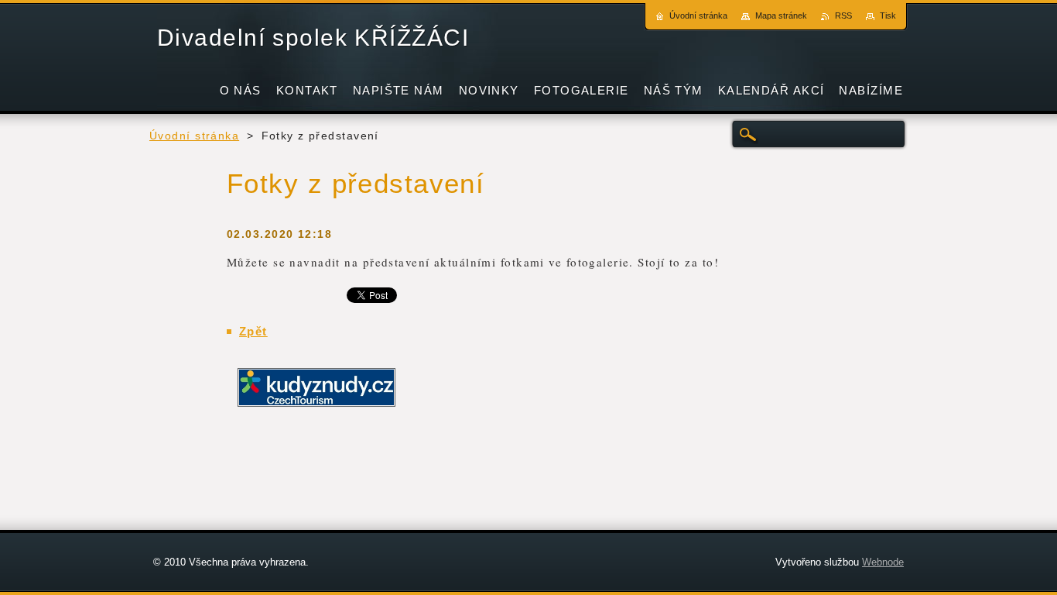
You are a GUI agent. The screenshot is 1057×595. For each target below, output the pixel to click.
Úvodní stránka (194, 136)
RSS (843, 15)
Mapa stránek (781, 15)
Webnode (883, 562)
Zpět (253, 331)
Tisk (888, 15)
